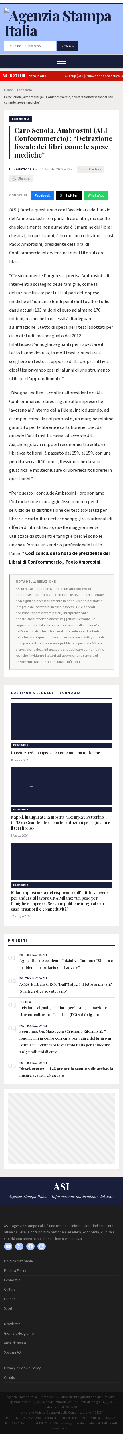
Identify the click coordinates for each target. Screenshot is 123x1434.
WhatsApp (96, 195)
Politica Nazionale (18, 1261)
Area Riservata (15, 1343)
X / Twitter (69, 195)
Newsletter (12, 1324)
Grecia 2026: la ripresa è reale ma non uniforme (55, 752)
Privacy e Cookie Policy (22, 1368)
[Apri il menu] (61, 61)
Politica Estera (15, 1270)
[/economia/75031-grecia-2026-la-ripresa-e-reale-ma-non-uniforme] (61, 721)
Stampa (24, 178)
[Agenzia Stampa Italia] (61, 30)
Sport (8, 1308)
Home (8, 90)
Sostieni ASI (12, 1352)
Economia (24, 90)
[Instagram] (41, 1246)
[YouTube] (8, 1246)
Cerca (67, 46)
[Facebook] (30, 1246)
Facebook (42, 195)
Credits (9, 1377)
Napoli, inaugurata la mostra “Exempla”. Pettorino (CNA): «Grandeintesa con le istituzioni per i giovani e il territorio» (60, 823)
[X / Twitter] (19, 1246)
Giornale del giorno (19, 1333)
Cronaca (10, 1299)
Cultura (9, 1289)
